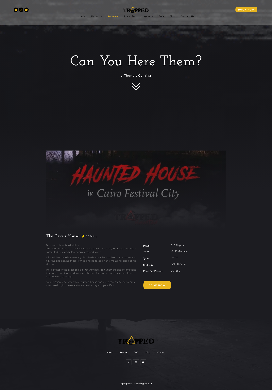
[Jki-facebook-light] (128, 362)
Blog (172, 16)
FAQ (161, 16)
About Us (96, 16)
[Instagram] (21, 10)
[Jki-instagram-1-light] (136, 362)
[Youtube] (26, 10)
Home (81, 16)
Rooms (112, 16)
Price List (129, 16)
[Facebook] (16, 10)
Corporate (147, 16)
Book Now (246, 9)
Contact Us (187, 16)
